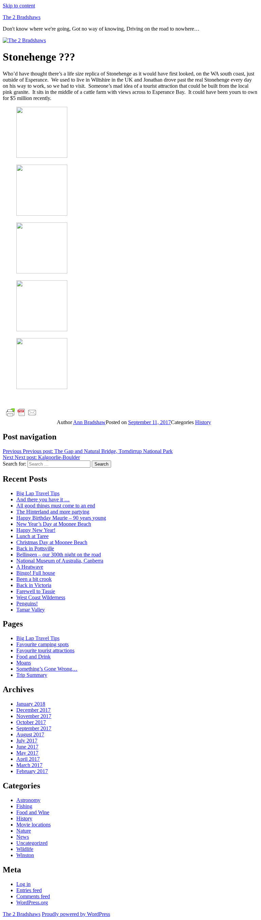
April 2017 (28, 759)
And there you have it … (43, 499)
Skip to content (19, 6)
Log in (23, 884)
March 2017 (29, 765)
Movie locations (33, 824)
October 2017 (31, 722)
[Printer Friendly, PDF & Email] (21, 412)
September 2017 (33, 728)
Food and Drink (33, 656)
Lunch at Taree (32, 536)
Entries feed (29, 890)
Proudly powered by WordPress (76, 914)
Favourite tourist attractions (45, 650)
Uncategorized (32, 843)
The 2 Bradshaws (21, 17)
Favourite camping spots (42, 644)
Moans (23, 663)
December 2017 (33, 710)
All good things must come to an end (55, 505)
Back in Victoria (33, 585)
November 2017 (33, 716)
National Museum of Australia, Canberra (59, 561)
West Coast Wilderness (40, 597)
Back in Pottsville (35, 548)
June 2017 (27, 747)
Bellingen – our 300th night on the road (58, 554)
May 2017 (27, 753)
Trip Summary (31, 675)
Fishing (24, 806)
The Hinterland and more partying (52, 512)
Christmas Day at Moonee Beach (51, 542)
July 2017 (26, 740)
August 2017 (30, 734)
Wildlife (24, 849)
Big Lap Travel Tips (37, 493)
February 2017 (32, 771)
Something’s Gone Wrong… (46, 669)
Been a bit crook (34, 579)
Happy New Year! (35, 530)
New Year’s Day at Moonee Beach (53, 524)
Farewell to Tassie (35, 591)
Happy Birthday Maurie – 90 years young (61, 518)
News (22, 837)
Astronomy (28, 800)
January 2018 (30, 704)
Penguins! (27, 603)
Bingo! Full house (35, 573)
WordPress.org (32, 902)
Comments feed (33, 896)
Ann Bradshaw (89, 422)
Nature (23, 831)
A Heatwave (29, 567)
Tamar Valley (30, 610)
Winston (25, 855)
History (203, 422)
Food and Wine (32, 812)
